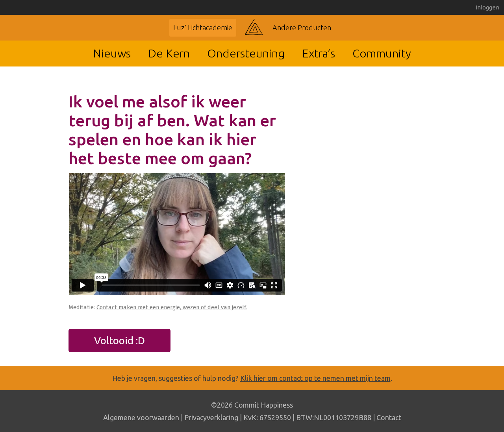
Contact (388, 417)
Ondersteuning (246, 53)
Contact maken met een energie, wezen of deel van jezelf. (171, 307)
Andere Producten (301, 27)
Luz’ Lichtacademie (202, 27)
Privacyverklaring (211, 417)
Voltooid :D (119, 340)
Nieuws (112, 53)
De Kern (169, 53)
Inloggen (487, 7)
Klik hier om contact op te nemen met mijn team (315, 378)
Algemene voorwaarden (141, 417)
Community (381, 53)
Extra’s (318, 53)
